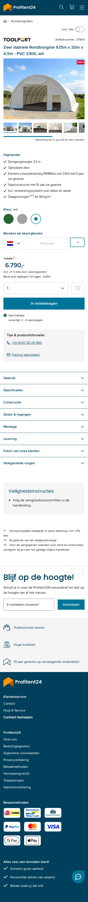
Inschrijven (71, 604)
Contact (9, 703)
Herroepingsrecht (16, 773)
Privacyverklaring (16, 759)
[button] (71, 7)
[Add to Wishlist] (78, 288)
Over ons (10, 739)
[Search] (61, 8)
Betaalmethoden (15, 766)
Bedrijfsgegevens (16, 746)
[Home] (6, 21)
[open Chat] (78, 876)
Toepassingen (13, 780)
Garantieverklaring (17, 787)
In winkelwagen (44, 303)
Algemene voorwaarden (21, 753)
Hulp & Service (14, 710)
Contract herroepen (18, 717)
